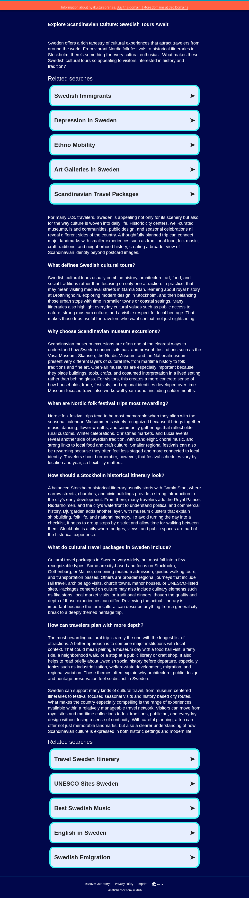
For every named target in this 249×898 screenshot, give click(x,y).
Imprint (142, 884)
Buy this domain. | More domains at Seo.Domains (152, 7)
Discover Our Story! (98, 884)
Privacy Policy (124, 884)
